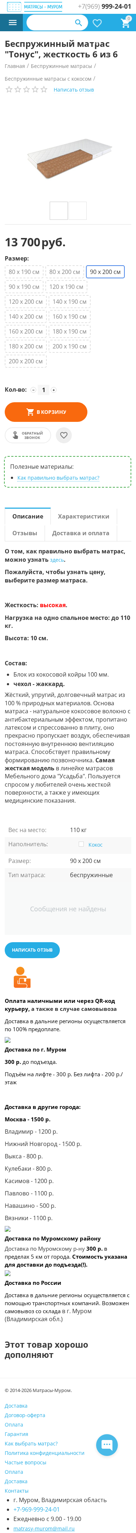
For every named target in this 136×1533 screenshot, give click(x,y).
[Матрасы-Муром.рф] (35, 7)
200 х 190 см (70, 346)
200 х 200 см (26, 361)
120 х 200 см (26, 302)
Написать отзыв (74, 89)
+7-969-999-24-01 (36, 1509)
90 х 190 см (24, 287)
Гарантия (16, 1434)
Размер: (17, 258)
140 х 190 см (70, 302)
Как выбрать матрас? (31, 1443)
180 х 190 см (70, 331)
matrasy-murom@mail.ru (44, 1528)
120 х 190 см (66, 287)
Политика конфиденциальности (45, 1452)
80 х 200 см (64, 272)
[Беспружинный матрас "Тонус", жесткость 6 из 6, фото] (68, 150)
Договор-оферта (25, 1415)
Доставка (16, 1405)
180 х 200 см (26, 346)
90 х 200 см (105, 272)
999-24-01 (104, 7)
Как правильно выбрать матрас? (58, 477)
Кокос (95, 844)
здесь (57, 559)
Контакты (17, 1490)
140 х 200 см (26, 316)
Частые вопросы (25, 1462)
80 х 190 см (24, 272)
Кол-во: (16, 390)
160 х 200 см (26, 331)
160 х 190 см (70, 316)
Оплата (14, 1424)
